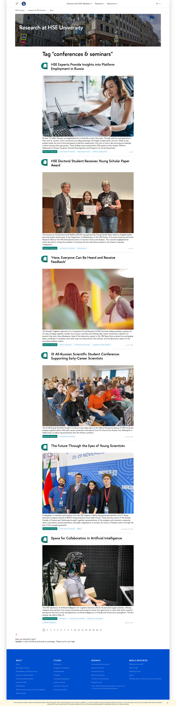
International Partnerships (24, 679)
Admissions (57, 664)
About (19, 660)
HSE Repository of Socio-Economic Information (145, 679)
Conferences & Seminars (100, 679)
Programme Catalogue (61, 668)
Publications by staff (136, 664)
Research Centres (97, 668)
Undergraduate (59, 671)
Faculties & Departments (24, 675)
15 (93, 630)
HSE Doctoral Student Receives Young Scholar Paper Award (90, 163)
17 (101, 630)
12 (82, 630)
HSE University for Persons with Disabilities (30, 690)
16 (97, 630)
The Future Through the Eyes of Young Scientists (88, 445)
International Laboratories (100, 664)
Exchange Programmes (61, 679)
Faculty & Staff (21, 682)
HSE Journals (133, 668)
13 (86, 630)
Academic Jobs (96, 682)
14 (90, 630)
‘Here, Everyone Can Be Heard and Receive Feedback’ (83, 259)
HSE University (19, 10)
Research (96, 660)
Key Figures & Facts (22, 668)
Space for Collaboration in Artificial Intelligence (86, 538)
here (87, 702)
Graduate (57, 675)
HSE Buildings (20, 686)
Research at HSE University (37, 10)
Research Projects (97, 671)
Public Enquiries (21, 693)
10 (75, 630)
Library (131, 675)
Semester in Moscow (61, 686)
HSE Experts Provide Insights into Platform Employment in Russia (83, 66)
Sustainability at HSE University (26, 671)
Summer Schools (59, 682)
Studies (57, 660)
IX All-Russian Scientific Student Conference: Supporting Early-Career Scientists (85, 356)
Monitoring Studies (98, 675)
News (51, 10)
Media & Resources (138, 660)
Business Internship (60, 690)
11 (79, 630)
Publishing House (135, 671)
